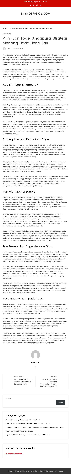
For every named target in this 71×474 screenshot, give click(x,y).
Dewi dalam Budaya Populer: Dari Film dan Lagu (23, 420)
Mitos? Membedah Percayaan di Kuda (19, 431)
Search (8, 399)
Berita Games (7, 33)
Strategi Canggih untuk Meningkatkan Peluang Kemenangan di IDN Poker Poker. (34, 427)
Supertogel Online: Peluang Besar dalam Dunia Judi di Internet (28, 435)
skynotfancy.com (35, 13)
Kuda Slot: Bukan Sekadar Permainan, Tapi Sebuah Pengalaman (28, 424)
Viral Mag (48, 471)
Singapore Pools (46, 338)
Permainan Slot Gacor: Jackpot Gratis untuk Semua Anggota (23, 380)
